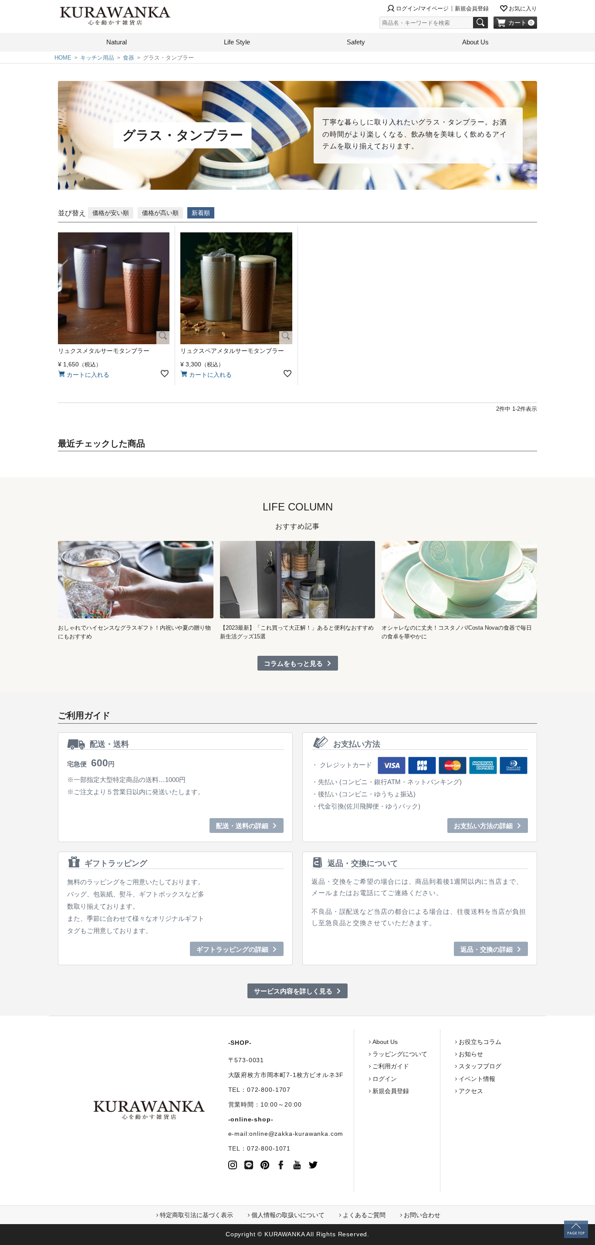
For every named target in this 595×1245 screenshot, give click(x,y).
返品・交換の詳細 (486, 949)
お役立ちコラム (480, 1041)
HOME (62, 57)
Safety (356, 42)
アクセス (471, 1090)
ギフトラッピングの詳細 (232, 949)
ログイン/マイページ (422, 8)
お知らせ (471, 1053)
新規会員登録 (472, 8)
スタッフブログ (480, 1066)
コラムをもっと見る (293, 663)
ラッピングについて (399, 1053)
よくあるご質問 (364, 1214)
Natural (116, 42)
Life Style (237, 42)
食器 (128, 57)
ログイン (384, 1078)
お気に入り (523, 8)
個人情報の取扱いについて (288, 1214)
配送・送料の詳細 (242, 825)
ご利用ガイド (390, 1066)
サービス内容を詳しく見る (293, 991)
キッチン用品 (97, 57)
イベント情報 (477, 1078)
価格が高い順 (160, 212)
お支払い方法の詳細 (483, 825)
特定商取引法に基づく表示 (196, 1214)
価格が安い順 (110, 212)
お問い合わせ (422, 1214)
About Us (475, 42)
